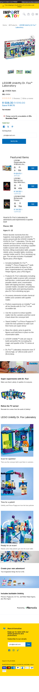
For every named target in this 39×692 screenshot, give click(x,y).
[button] (28, 14)
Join (28, 644)
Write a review (27, 98)
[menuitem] (33, 14)
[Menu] (36, 14)
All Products (13, 25)
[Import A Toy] (11, 14)
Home (5, 25)
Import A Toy (6, 661)
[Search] (24, 14)
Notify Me (14, 141)
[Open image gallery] (32, 37)
